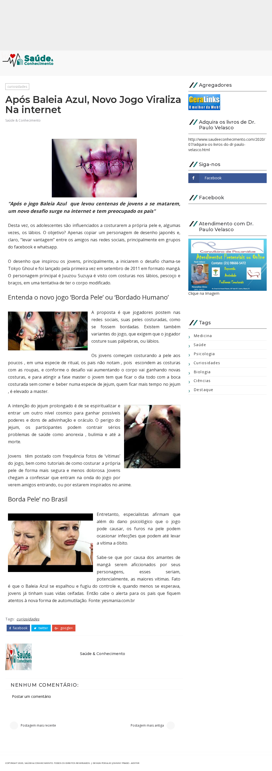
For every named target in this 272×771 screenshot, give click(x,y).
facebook (19, 628)
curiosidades (17, 86)
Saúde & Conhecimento (23, 120)
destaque (204, 389)
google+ (66, 628)
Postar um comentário (31, 696)
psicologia (204, 353)
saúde (200, 344)
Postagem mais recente (38, 725)
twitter (43, 628)
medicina (203, 335)
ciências (202, 380)
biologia (202, 371)
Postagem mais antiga (147, 725)
